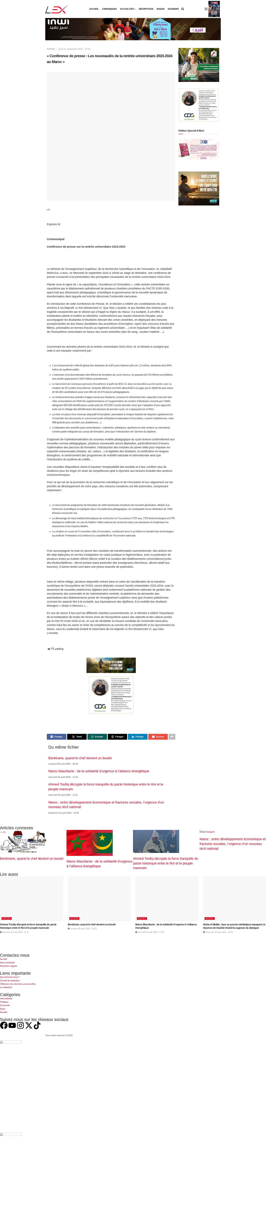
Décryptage (146, 9)
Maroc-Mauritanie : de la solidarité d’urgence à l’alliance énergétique (98, 771)
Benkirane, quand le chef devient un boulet (80, 758)
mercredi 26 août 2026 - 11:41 (15, 932)
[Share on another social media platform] (172, 737)
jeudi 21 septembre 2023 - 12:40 (74, 49)
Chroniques (109, 9)
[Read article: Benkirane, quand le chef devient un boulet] (99, 898)
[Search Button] (182, 9)
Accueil (94, 9)
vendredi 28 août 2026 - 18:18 (83, 928)
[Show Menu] (206, 9)
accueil (6, 918)
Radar (160, 9)
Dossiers (173, 9)
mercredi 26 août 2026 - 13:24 (150, 932)
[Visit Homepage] (57, 9)
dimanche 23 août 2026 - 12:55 (219, 932)
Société (51, 49)
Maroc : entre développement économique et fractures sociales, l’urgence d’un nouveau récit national (233, 843)
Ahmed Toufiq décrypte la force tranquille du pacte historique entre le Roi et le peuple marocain (165, 863)
